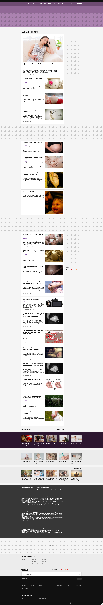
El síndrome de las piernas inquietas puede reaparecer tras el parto (33, 348)
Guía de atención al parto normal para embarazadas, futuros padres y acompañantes (33, 332)
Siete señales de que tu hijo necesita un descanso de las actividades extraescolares (76, 444)
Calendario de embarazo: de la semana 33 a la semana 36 (42, 532)
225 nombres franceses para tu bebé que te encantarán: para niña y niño (39, 462)
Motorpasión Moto (59, 585)
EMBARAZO (34, 3)
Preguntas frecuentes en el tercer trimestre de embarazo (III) (32, 173)
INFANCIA (63, 3)
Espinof (40, 585)
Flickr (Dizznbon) (25, 532)
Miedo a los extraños (28, 191)
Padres (33, 566)
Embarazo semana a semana (55, 536)
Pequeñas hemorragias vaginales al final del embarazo (32, 79)
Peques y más (44, 566)
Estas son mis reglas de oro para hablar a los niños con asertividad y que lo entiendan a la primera (51, 445)
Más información (52, 603)
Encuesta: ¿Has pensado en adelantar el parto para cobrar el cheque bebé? (33, 364)
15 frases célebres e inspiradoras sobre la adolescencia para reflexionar (76, 479)
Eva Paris (26, 105)
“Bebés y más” (35, 512)
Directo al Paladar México (51, 597)
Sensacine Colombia (42, 598)
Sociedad (23, 566)
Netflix (66, 37)
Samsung (74, 37)
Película (70, 37)
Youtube (81, 3)
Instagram (79, 3)
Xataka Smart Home (25, 588)
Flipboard (77, 3)
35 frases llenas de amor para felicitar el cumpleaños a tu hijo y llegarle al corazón (51, 479)
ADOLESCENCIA (57, 3)
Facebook (73, 3)
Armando (26, 184)
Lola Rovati (27, 74)
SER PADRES (26, 3)
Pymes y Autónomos (78, 585)
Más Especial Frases (77, 468)
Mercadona (70, 39)
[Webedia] (79, 0)
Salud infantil (33, 536)
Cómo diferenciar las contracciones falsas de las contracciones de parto (33, 282)
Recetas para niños (39, 536)
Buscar (79, 574)
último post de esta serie (31, 490)
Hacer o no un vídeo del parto (31, 299)
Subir (78, 578)
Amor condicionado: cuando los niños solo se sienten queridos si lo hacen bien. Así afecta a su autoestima (64, 445)
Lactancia (44, 559)
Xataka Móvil (24, 585)
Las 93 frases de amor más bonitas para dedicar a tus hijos (26, 479)
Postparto (34, 561)
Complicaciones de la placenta (31, 379)
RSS (76, 269)
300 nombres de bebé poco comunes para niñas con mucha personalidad (26, 462)
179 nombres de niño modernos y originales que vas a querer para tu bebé (63, 462)
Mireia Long (27, 423)
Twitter (75, 3)
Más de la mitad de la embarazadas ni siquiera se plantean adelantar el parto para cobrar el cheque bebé (33, 315)
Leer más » (49, 72)
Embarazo (25, 68)
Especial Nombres (25, 452)
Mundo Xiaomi (24, 590)
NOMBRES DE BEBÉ (47, 3)
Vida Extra (32, 585)
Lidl (77, 37)
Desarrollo (25, 194)
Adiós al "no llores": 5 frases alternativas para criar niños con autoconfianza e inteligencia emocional (39, 445)
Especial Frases (25, 468)
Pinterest (71, 3)
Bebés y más (25, 367)
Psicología (23, 434)
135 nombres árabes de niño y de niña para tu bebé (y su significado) (76, 462)
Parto (24, 301)
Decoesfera (67, 585)
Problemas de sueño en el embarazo (57, 532)
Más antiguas (60, 429)
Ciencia (79, 39)
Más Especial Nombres (77, 451)
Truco (66, 39)
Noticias (29, 536)
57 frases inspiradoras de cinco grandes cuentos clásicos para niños (63, 479)
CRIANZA (40, 3)
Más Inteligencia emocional (75, 433)
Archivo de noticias (26, 429)
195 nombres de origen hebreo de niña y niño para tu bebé (51, 462)
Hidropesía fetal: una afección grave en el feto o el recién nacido (33, 251)
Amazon (75, 39)
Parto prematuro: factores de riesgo (32, 142)
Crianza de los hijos (47, 536)
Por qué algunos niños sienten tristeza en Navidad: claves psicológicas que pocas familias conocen (26, 445)
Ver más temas (24, 569)
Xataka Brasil (24, 598)
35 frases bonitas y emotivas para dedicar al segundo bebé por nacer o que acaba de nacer (39, 480)
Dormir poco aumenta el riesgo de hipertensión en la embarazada (32, 396)
